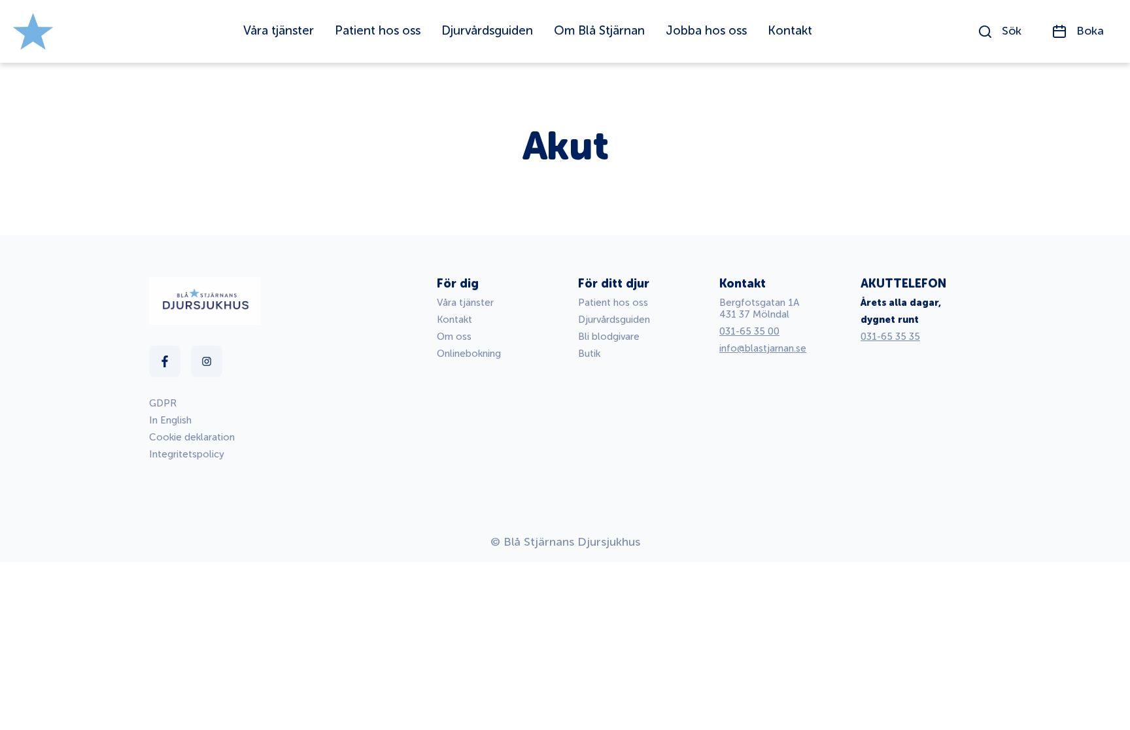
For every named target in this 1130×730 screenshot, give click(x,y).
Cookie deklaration (192, 437)
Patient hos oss (613, 303)
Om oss (454, 337)
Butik (589, 354)
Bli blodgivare (609, 337)
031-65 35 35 (890, 337)
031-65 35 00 (749, 332)
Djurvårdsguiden (614, 320)
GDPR (163, 403)
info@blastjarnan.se (762, 349)
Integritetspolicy (186, 454)
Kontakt (454, 320)
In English (170, 420)
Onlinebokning (469, 354)
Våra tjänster (465, 303)
